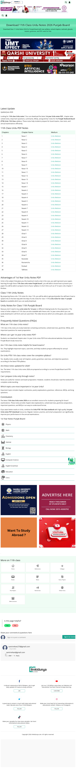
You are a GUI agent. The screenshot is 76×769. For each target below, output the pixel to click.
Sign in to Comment (69, 637)
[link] (17, 2)
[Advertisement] (38, 89)
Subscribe (57, 691)
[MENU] (73, 2)
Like (19, 691)
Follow (19, 709)
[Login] (69, 2)
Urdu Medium (56, 136)
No (15, 625)
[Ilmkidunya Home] (6, 2)
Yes (7, 625)
